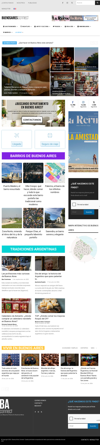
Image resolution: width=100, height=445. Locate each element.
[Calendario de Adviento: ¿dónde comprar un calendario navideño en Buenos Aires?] (17, 305)
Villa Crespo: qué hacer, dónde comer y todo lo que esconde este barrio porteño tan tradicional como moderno (33, 195)
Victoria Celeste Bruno (9, 324)
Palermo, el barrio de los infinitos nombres (55, 189)
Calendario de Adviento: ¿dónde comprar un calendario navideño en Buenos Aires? (16, 319)
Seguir (83, 102)
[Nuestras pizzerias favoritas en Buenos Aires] (62, 84)
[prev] (92, 42)
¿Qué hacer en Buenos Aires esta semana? (36, 43)
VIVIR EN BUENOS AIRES (23, 348)
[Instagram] (67, 3)
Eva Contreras (6, 279)
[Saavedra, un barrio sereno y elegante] (55, 218)
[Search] (97, 3)
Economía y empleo (70, 348)
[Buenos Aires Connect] (25, 17)
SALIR (79, 63)
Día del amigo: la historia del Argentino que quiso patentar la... (48, 276)
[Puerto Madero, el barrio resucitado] (12, 173)
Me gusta (72, 102)
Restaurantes (57, 88)
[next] (96, 42)
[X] (72, 3)
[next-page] (7, 389)
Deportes (84, 348)
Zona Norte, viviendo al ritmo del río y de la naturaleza (12, 234)
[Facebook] (62, 3)
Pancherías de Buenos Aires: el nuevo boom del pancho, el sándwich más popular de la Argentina (30, 373)
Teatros (55, 59)
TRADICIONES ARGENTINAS (33, 249)
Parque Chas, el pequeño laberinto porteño (33, 234)
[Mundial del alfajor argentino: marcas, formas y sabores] (50, 360)
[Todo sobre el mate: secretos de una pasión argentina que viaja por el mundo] (11, 360)
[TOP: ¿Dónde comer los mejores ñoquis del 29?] (50, 305)
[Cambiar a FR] (15, 9)
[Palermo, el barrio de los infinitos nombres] (55, 173)
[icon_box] (17, 139)
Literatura (8, 84)
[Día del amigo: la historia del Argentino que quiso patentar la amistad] (50, 263)
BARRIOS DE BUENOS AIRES (33, 156)
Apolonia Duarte (40, 282)
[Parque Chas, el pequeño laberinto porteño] (33, 218)
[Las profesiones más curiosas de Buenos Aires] (17, 263)
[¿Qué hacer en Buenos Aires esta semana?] (86, 59)
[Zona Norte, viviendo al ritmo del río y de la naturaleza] (12, 218)
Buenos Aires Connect (42, 322)
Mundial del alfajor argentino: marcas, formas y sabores (48, 370)
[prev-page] (3, 389)
